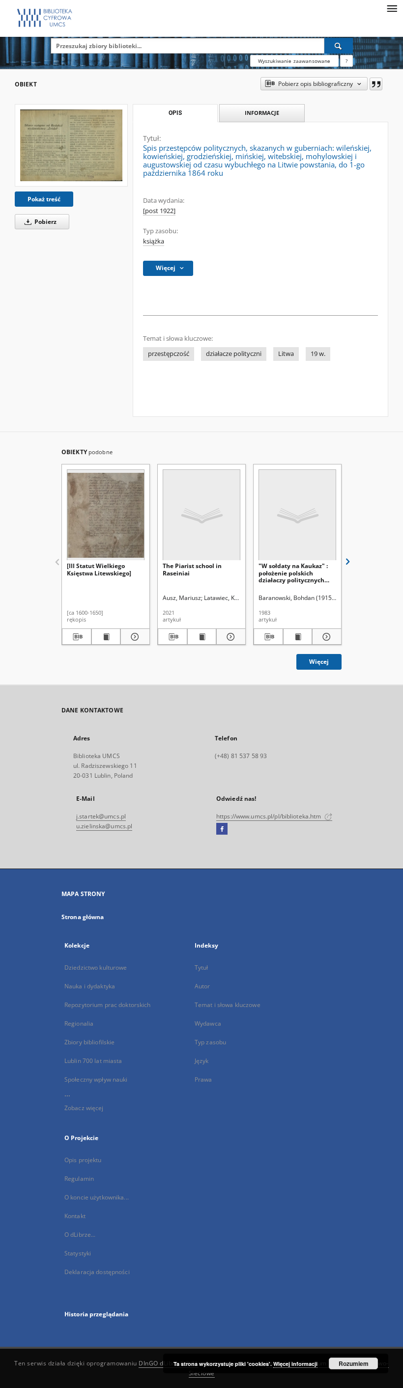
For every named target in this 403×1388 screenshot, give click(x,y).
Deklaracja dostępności (97, 1272)
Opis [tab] (175, 112)
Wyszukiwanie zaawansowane (294, 60)
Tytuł (201, 967)
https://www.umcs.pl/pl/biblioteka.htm (269, 816)
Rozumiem (354, 1363)
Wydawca (208, 1023)
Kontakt (75, 1216)
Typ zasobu (210, 1042)
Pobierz (45, 222)
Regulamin (79, 1178)
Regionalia (78, 1023)
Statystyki (77, 1253)
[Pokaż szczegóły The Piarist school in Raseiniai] (229, 636)
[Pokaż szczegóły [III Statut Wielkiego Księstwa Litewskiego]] (133, 636)
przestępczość (168, 354)
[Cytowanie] (376, 84)
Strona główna (82, 917)
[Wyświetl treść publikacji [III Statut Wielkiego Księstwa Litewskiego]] (106, 636)
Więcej (319, 661)
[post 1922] (159, 211)
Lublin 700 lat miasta (93, 1061)
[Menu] (392, 8)
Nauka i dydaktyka (89, 986)
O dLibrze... (79, 1234)
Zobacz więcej (84, 1108)
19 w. (318, 354)
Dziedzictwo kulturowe (95, 967)
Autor (202, 986)
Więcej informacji (295, 1363)
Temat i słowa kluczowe (227, 1005)
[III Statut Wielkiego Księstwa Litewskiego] (99, 569)
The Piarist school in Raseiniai (192, 569)
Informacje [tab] (262, 112)
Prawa (203, 1079)
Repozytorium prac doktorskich (107, 1005)
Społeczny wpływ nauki (96, 1079)
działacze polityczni (233, 354)
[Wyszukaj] (338, 46)
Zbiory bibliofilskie (89, 1042)
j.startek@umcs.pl (101, 816)
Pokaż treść (44, 199)
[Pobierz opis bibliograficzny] (76, 636)
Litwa (286, 354)
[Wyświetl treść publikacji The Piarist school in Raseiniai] (202, 636)
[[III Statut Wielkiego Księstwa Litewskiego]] (105, 515)
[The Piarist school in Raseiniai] (201, 515)
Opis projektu (83, 1160)
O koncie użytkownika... (96, 1197)
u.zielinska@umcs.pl (104, 826)
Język (202, 1061)
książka (153, 241)
